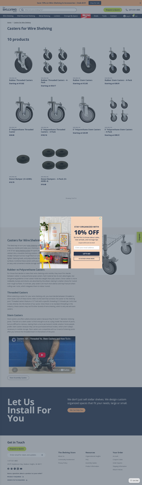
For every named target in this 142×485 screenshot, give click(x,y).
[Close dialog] (100, 218)
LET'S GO (86, 254)
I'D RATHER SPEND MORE (86, 258)
